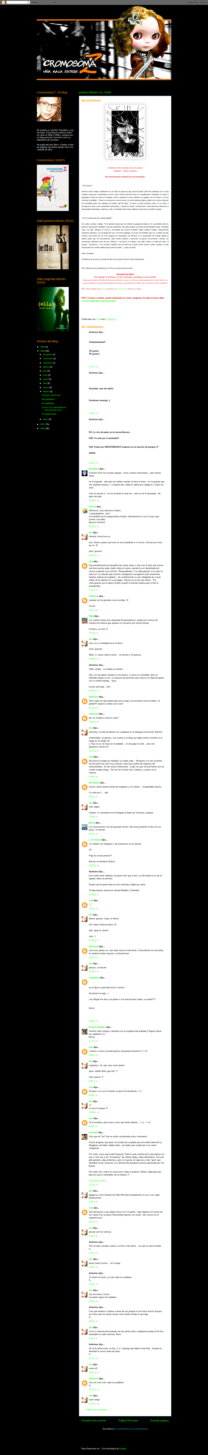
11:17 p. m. (94, 1389)
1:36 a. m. (93, 463)
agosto (46, 367)
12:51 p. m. (94, 751)
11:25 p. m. (94, 940)
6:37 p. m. (93, 1358)
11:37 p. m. (94, 957)
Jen (90, 532)
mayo (46, 379)
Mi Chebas (94, 782)
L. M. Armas (95, 840)
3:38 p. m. (93, 1201)
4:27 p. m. (93, 610)
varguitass (94, 977)
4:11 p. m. (93, 1338)
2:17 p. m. (93, 1041)
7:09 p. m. (93, 816)
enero (46, 419)
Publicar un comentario (96, 1409)
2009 (43, 347)
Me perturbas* (48, 399)
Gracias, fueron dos (51, 395)
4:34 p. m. (93, 776)
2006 (43, 428)
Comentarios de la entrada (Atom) (132, 1429)
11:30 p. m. (94, 1403)
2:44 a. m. (93, 1021)
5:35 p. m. (93, 1236)
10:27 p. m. (94, 1372)
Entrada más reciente (94, 1420)
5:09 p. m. (93, 1055)
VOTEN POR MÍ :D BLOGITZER (99, 301)
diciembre (48, 354)
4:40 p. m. (93, 1126)
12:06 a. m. (94, 971)
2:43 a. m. (93, 1267)
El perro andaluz (97, 1027)
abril (45, 383)
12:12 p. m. (94, 708)
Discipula (93, 946)
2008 (43, 351)
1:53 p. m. (93, 908)
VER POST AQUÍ (97, 1181)
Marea (92, 823)
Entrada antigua (159, 1420)
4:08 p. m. (93, 1095)
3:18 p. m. (93, 1284)
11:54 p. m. (94, 894)
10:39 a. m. (94, 500)
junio (45, 375)
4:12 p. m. (93, 590)
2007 (43, 424)
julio (45, 371)
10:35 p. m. (94, 865)
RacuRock (94, 469)
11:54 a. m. (94, 555)
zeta (91, 561)
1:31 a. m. (93, 366)
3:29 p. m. (93, 1321)
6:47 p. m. (93, 796)
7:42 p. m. (93, 633)
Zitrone (92, 506)
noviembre (48, 358)
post (102, 289)
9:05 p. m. (93, 834)
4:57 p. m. (93, 1222)
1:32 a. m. (93, 413)
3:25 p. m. (93, 1301)
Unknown (93, 596)
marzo (46, 387)
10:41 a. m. (94, 526)
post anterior (122, 289)
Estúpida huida (49, 414)
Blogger (122, 1448)
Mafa (91, 616)
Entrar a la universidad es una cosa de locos (54, 408)
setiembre (48, 363)
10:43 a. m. (94, 690)
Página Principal (128, 1420)
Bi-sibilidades (48, 403)
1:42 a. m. (93, 1253)
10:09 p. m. (94, 659)
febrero (46, 391)
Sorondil (93, 1132)
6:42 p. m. (93, 1081)
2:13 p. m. (93, 1184)
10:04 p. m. (94, 1112)
